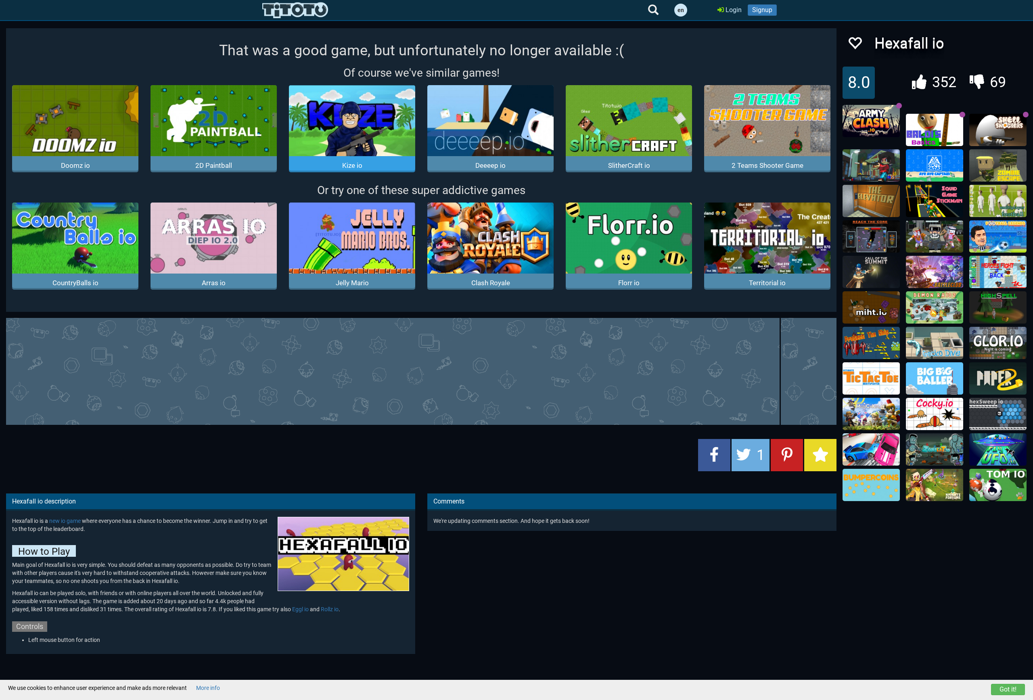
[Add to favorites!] (855, 45)
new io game (65, 521)
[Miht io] (871, 307)
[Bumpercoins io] (871, 485)
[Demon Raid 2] (934, 307)
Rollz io (330, 609)
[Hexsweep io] (998, 414)
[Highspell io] (998, 307)
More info (208, 688)
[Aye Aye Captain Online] (934, 165)
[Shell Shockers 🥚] (998, 130)
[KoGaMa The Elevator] (871, 201)
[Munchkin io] (871, 414)
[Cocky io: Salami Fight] (934, 414)
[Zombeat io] (934, 449)
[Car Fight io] (871, 449)
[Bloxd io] (871, 165)
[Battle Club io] (934, 272)
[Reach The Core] (871, 236)
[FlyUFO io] (998, 449)
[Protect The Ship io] (871, 343)
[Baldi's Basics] (934, 130)
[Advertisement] (421, 370)
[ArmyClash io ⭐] (871, 121)
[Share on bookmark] (820, 455)
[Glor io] (998, 343)
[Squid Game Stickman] (934, 201)
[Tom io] (998, 485)
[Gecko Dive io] (934, 343)
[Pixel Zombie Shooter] (934, 236)
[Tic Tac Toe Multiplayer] (871, 378)
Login (733, 10)
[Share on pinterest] (787, 455)
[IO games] (295, 10)
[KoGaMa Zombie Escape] (998, 165)
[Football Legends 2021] (998, 236)
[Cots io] (871, 272)
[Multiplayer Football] (998, 201)
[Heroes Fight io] (998, 272)
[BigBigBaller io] (934, 378)
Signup (762, 10)
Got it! (1008, 689)
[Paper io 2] (998, 378)
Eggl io (300, 609)
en (681, 10)
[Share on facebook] (714, 455)
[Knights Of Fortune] (934, 485)
